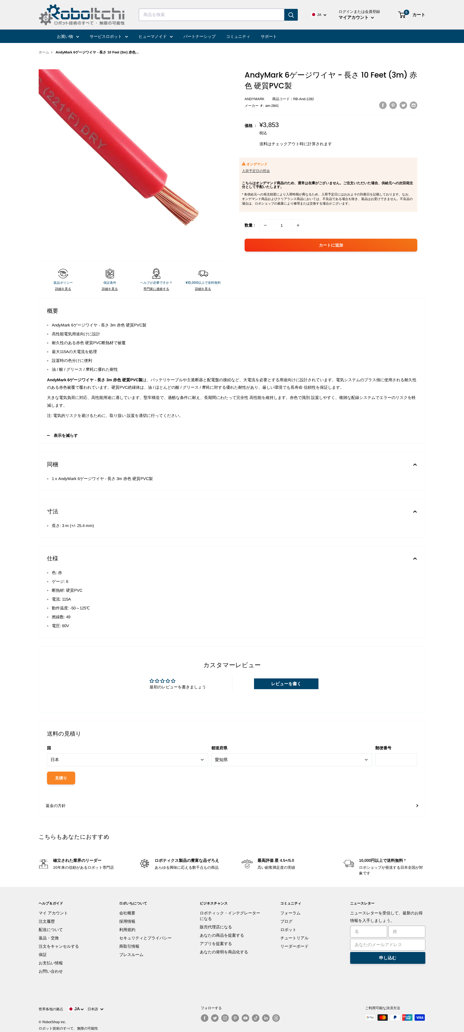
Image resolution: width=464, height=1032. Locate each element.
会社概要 (127, 913)
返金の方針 (56, 805)
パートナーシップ (199, 36)
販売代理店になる (216, 927)
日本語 (94, 1009)
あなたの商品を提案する (222, 935)
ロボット (288, 929)
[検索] (291, 15)
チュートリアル (294, 938)
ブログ (286, 921)
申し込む (387, 957)
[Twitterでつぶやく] (403, 105)
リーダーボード (294, 946)
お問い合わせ (51, 971)
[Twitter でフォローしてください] (215, 1018)
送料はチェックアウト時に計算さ (289, 143)
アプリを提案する (216, 943)
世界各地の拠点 (51, 1009)
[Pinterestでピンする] (393, 105)
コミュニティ (238, 36)
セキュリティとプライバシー (145, 938)
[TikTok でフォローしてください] (255, 1018)
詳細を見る (63, 289)
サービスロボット (106, 36)
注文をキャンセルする (59, 946)
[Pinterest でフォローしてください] (235, 1018)
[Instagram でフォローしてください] (225, 1018)
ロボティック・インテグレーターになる (230, 916)
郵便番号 (383, 748)
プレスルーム (131, 954)
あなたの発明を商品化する (224, 952)
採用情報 (127, 921)
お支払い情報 (51, 963)
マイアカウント (354, 17)
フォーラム (290, 913)
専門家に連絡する (156, 289)
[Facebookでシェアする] (383, 105)
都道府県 (219, 748)
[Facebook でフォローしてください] (204, 1018)
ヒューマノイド (153, 36)
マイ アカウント (53, 913)
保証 (43, 954)
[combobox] (211, 15)
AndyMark (254, 99)
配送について (51, 929)
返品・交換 (49, 938)
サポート (269, 36)
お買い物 (65, 36)
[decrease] (265, 225)
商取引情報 (129, 946)
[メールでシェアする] (413, 105)
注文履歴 (47, 921)
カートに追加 (331, 245)
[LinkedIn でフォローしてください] (266, 1018)
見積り (61, 778)
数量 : (250, 225)
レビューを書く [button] (286, 683)
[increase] (298, 225)
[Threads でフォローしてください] (276, 1018)
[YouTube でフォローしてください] (245, 1018)
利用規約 (127, 929)
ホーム (44, 52)
